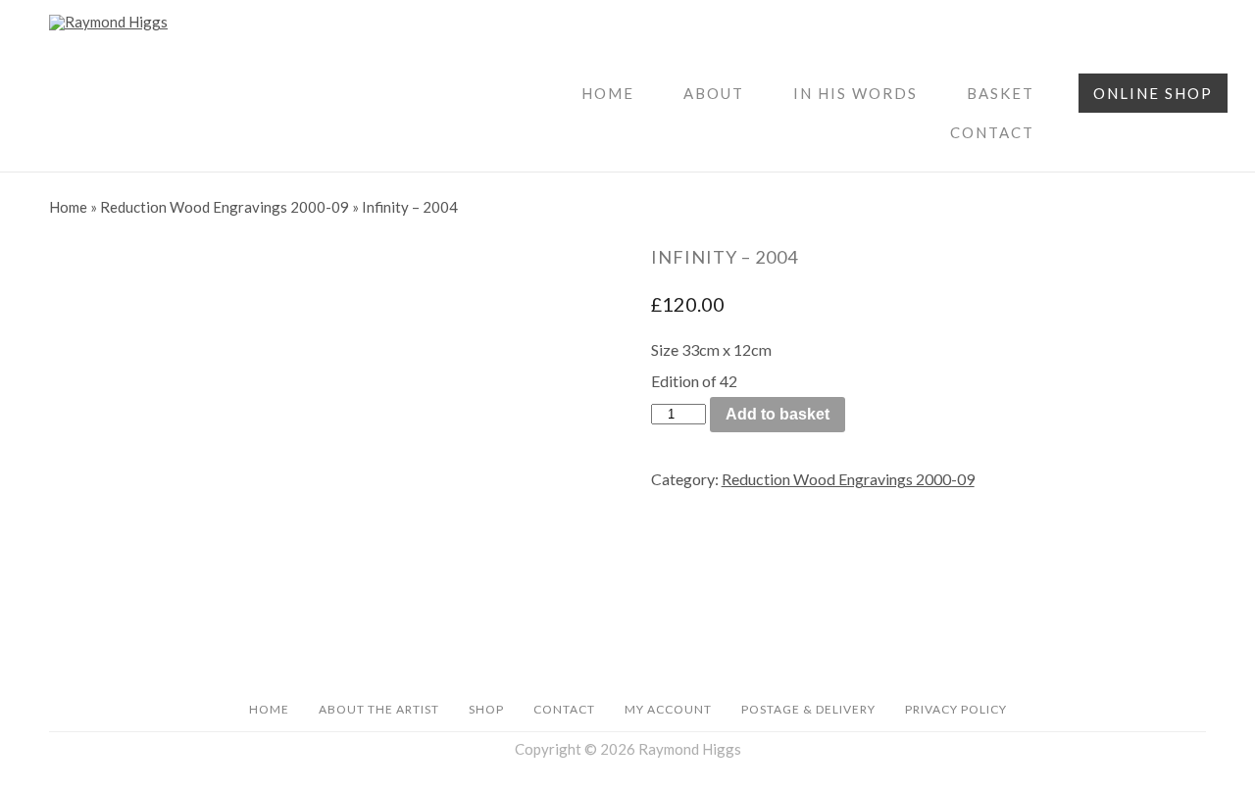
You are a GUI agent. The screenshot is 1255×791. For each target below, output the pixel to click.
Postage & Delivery (808, 709)
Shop (486, 709)
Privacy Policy (956, 709)
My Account (668, 709)
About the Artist (379, 709)
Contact (992, 132)
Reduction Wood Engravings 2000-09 (224, 207)
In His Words (855, 93)
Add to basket (777, 414)
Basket (1000, 93)
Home (607, 93)
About (713, 93)
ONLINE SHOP (1153, 93)
